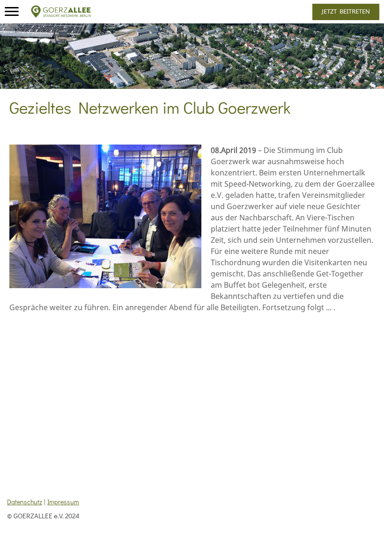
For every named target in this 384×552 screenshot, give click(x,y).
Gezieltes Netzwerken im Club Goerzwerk (149, 107)
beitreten (346, 11)
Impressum (63, 501)
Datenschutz (24, 501)
